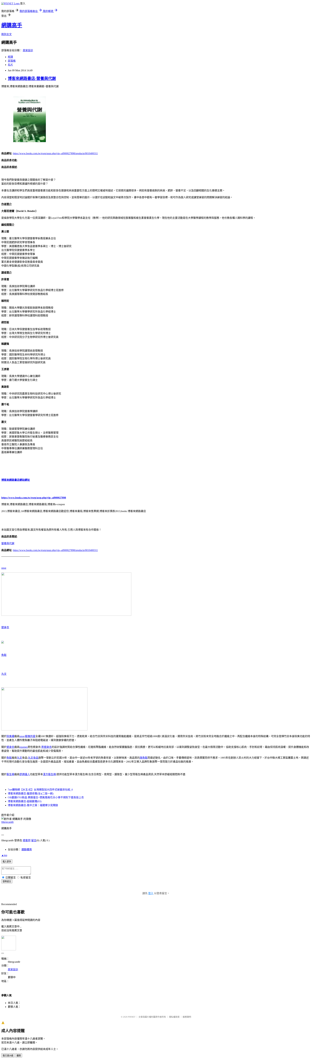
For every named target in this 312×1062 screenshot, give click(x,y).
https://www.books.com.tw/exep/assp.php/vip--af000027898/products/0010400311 (55, 153)
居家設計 (28, 50)
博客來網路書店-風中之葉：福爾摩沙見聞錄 (33, 805)
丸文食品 (33, 757)
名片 (10, 64)
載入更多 (7, 861)
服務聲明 (187, 1017)
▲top (4, 855)
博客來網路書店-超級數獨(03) (24, 801)
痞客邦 (27, 840)
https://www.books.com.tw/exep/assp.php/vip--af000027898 (33, 497)
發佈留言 (7, 881)
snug (3, 568)
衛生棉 (10, 774)
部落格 (12, 60)
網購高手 (11, 25)
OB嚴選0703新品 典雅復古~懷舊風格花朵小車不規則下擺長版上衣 (46, 797)
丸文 (3, 674)
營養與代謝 (7, 543)
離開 (19, 1055)
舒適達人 (25, 774)
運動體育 (26, 849)
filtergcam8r (7, 822)
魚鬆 (3, 655)
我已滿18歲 (8, 1055)
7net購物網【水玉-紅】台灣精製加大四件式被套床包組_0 (40, 789)
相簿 (10, 57)
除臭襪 (10, 736)
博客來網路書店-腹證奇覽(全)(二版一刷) (30, 793)
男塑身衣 (46, 747)
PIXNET (131, 1017)
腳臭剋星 (30, 736)
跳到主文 (6, 34)
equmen (24, 747)
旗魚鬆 (144, 757)
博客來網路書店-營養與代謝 (32, 78)
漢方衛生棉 (49, 774)
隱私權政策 (174, 1017)
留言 (33, 840)
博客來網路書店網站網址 (15, 480)
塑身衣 (5, 627)
